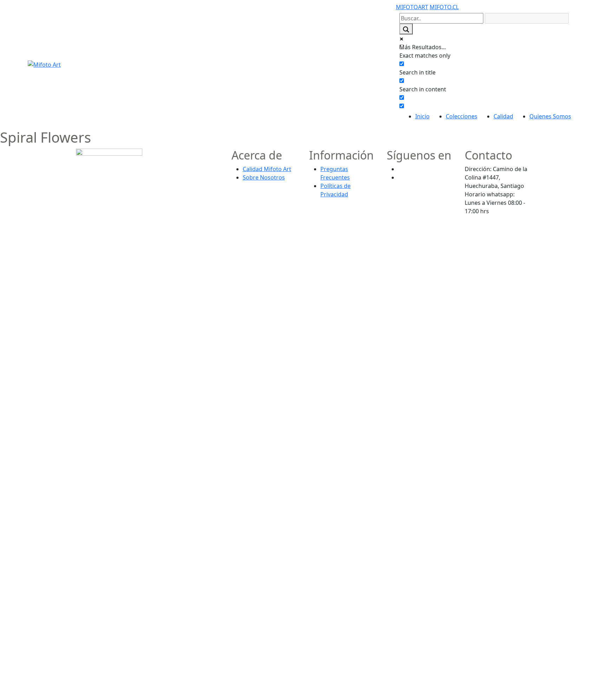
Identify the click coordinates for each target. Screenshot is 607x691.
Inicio (422, 116)
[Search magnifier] (406, 29)
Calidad (503, 116)
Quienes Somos (550, 116)
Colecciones (461, 116)
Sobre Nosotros (264, 177)
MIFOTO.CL (444, 7)
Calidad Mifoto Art (267, 169)
